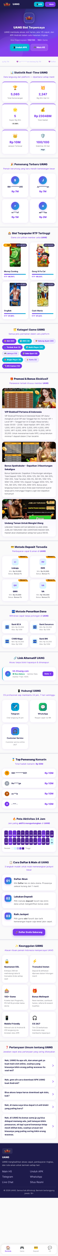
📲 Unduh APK (20, 47)
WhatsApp (36, 1176)
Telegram (7, 1176)
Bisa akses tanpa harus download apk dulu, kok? (27, 1094)
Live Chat (7, 1182)
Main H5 (7, 1171)
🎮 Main (50, 4)
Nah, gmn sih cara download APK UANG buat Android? (25, 1081)
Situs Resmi (36, 1182)
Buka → (48, 674)
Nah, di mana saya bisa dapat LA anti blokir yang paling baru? (27, 1107)
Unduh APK (36, 1171)
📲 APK (39, 4)
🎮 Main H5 (39, 47)
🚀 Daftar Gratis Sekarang (29, 932)
